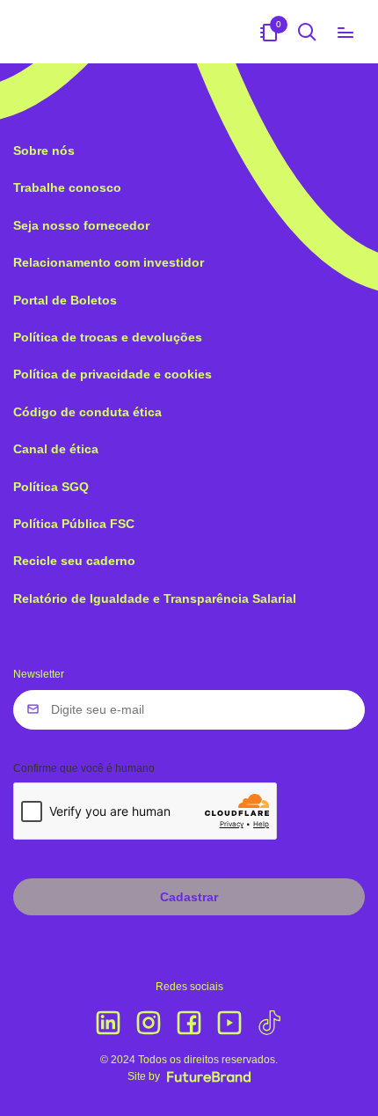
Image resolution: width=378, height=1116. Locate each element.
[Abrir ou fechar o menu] (345, 32)
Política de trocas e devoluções (107, 337)
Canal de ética (55, 449)
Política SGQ (51, 487)
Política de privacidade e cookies (112, 374)
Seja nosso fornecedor (81, 225)
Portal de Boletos (65, 300)
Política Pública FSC (73, 524)
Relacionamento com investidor (108, 262)
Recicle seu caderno (74, 561)
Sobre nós (44, 150)
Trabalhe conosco (67, 187)
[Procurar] (307, 32)
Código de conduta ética (87, 412)
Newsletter (38, 674)
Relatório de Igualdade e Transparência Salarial (154, 598)
